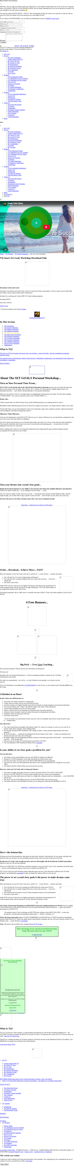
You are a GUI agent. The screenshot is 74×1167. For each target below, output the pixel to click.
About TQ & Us (5, 1084)
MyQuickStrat (4, 1117)
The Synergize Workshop (12, 338)
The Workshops (9, 326)
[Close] (1, 125)
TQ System (22, 309)
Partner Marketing (13, 111)
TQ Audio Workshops (14, 87)
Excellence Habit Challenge (12, 1133)
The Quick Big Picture (14, 104)
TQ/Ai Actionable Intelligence (17, 94)
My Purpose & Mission (15, 66)
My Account (24, 46)
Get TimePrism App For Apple (17, 80)
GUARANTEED (29, 685)
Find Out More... (5, 363)
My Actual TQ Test (14, 63)
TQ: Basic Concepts (10, 1090)
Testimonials (11, 91)
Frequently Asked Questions (16, 110)
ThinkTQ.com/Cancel (52, 18)
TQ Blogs (3, 1121)
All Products (7, 1131)
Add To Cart (4, 306)
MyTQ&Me (26, 1079)
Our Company (12, 113)
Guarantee (39, 743)
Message (2, 40)
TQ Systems (7, 1138)
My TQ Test (7, 1067)
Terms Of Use (8, 1100)
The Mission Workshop (11, 329)
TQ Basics (11, 106)
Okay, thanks (4, 1164)
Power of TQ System (35, 924)
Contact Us (11, 115)
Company (3, 28)
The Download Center (14, 101)
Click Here (29, 1161)
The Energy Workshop (11, 328)
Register (31, 46)
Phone (2, 26)
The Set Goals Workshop (12, 333)
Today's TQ (11, 96)
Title (1, 30)
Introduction (11, 97)
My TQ (4, 1060)
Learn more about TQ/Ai (7, 1044)
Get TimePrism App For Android (18, 78)
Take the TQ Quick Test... (12, 1036)
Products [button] (6, 75)
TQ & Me (11, 71)
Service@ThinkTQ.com (15, 1152)
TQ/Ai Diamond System (15, 77)
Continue (3, 42)
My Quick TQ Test (13, 61)
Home (2, 254)
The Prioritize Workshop (11, 336)
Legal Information (13, 117)
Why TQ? (7, 54)
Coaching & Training (14, 99)
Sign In (17, 46)
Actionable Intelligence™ (37, 318)
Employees (3, 32)
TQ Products (9, 254)
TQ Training (6, 1103)
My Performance (13, 64)
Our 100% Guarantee (10, 1145)
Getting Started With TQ (15, 59)
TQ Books (11, 85)
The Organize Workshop (11, 340)
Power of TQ (12, 82)
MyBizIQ (3, 1113)
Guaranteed (24, 921)
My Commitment (13, 70)
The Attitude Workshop (11, 331)
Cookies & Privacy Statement (43, 1152)
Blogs (5, 118)
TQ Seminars (8, 1143)
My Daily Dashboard (14, 58)
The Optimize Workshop (11, 341)
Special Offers (8, 1126)
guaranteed (20, 873)
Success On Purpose (14, 84)
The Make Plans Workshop (12, 335)
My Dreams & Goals (14, 68)
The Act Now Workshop (11, 343)
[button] (6, 56)
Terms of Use (28, 1152)
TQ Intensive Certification (16, 89)
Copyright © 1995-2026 (7, 1150)
